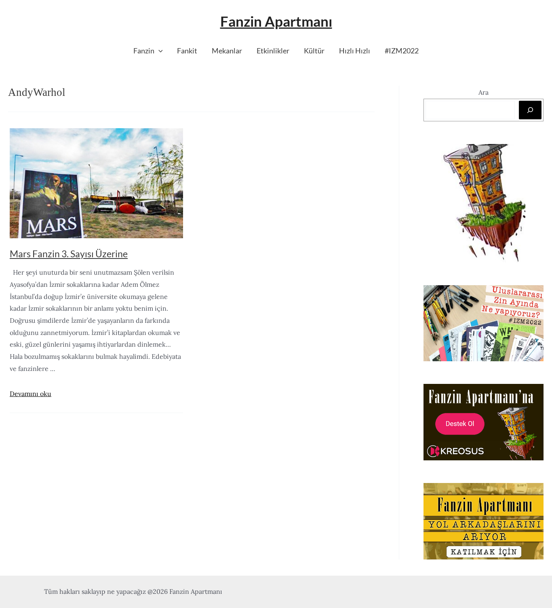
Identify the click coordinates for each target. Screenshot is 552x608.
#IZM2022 (402, 50)
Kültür (314, 50)
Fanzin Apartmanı (276, 21)
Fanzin (143, 50)
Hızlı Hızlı (354, 50)
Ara (483, 92)
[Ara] (530, 110)
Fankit (187, 50)
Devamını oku (30, 394)
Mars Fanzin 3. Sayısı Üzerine (69, 253)
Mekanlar (227, 50)
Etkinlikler (273, 50)
